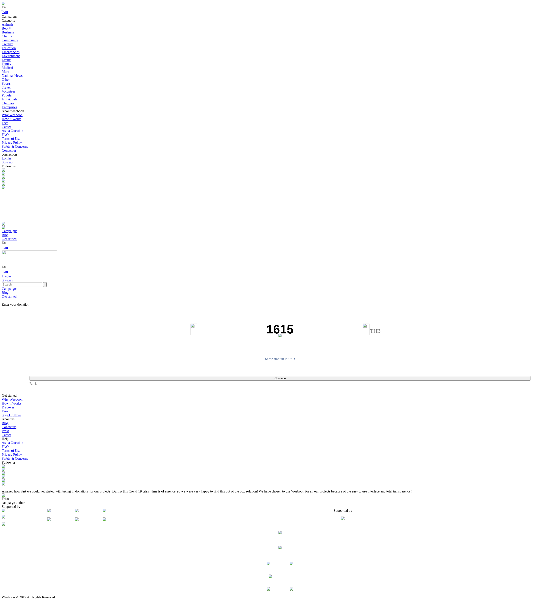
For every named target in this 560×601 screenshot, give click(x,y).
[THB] (366, 329)
